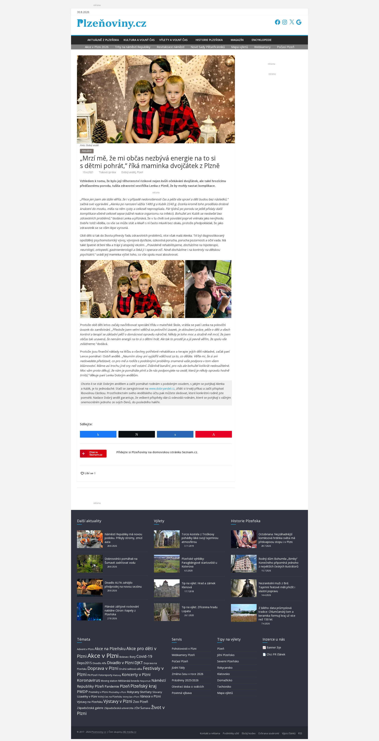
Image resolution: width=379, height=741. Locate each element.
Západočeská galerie (90, 708)
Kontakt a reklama (210, 733)
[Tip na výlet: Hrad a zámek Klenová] (167, 581)
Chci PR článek (276, 654)
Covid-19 (144, 656)
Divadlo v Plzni (120, 662)
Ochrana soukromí (268, 733)
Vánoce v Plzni (150, 696)
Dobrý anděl (128, 172)
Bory (132, 657)
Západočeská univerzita (118, 708)
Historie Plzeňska (209, 40)
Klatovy (117, 675)
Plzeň (140, 172)
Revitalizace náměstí (170, 47)
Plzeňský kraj (143, 686)
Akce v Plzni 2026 (97, 47)
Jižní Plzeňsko (226, 655)
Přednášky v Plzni (117, 692)
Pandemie (112, 686)
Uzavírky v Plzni (87, 696)
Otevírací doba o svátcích (188, 686)
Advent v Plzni (85, 649)
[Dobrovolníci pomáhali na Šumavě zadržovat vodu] (90, 557)
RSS (300, 733)
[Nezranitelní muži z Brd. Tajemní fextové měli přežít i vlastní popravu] (244, 581)
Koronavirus (88, 680)
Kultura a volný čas (139, 40)
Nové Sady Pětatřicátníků (208, 47)
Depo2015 (84, 663)
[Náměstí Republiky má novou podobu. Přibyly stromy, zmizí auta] (90, 532)
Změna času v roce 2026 (187, 674)
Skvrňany (146, 692)
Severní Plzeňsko (228, 661)
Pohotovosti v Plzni (184, 648)
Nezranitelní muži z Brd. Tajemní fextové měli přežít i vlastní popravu (277, 587)
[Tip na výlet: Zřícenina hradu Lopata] (167, 605)
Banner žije (274, 647)
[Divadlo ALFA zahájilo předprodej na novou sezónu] (90, 580)
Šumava (145, 708)
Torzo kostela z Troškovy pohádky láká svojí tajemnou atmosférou (200, 538)
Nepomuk (145, 680)
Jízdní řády (178, 667)
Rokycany (133, 692)
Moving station (109, 680)
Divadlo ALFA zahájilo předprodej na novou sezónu (123, 584)
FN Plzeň (92, 675)
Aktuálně (87, 151)
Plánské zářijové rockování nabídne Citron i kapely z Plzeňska (122, 610)
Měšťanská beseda (128, 680)
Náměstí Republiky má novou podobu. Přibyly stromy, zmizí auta (123, 538)
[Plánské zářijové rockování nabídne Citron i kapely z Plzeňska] (90, 604)
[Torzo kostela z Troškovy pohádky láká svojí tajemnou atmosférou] (167, 532)
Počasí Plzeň (285, 47)
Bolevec (124, 657)
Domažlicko (224, 680)
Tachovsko (224, 686)
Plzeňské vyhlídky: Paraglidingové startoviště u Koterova (199, 562)
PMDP (82, 691)
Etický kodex (248, 733)
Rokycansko (225, 667)
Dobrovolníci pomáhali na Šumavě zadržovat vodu (121, 560)
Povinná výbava (182, 693)
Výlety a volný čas (173, 40)
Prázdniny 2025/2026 (185, 680)
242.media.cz (129, 731)
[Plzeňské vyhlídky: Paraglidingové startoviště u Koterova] (167, 557)
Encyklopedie (262, 40)
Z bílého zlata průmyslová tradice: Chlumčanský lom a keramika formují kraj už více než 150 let (277, 613)
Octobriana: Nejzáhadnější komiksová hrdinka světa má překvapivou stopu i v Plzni (277, 538)
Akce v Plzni (103, 656)
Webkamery (262, 47)
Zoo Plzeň (140, 701)
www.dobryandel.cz (161, 388)
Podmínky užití (231, 733)
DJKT (138, 662)
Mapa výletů (239, 47)
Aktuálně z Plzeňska (103, 40)
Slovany (157, 692)
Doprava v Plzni (102, 668)
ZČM (137, 708)
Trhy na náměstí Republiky (132, 47)
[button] (132, 289)
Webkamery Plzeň (183, 655)
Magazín (237, 40)
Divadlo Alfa (99, 663)
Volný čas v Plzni (131, 696)
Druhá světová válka (130, 669)
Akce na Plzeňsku (110, 648)
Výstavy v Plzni (117, 701)
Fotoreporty (105, 675)
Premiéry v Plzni (98, 692)
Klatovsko (223, 674)
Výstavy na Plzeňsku (90, 702)
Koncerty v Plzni (136, 674)
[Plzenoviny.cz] (81, 40)
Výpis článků (289, 733)
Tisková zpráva (107, 172)
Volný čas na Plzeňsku (110, 696)
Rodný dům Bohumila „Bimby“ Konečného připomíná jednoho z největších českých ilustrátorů (278, 562)
